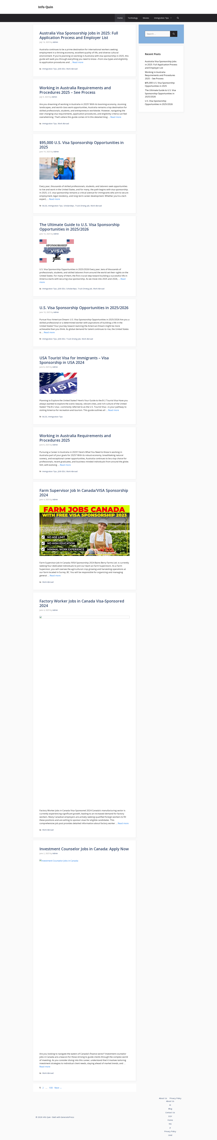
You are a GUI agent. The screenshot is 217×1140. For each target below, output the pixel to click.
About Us (163, 1098)
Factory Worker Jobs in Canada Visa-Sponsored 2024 (81, 603)
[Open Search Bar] (177, 18)
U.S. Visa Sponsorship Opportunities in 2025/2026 (83, 307)
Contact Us (170, 1112)
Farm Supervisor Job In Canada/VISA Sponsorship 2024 (83, 493)
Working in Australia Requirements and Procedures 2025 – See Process (75, 90)
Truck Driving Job (82, 206)
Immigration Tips (161, 18)
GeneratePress (67, 1117)
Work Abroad (71, 69)
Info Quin (45, 7)
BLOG (44, 206)
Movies (146, 18)
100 (51, 1087)
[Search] (173, 34)
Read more (77, 62)
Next (58, 1087)
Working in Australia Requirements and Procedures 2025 (75, 438)
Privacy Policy (175, 1098)
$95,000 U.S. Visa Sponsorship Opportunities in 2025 (81, 145)
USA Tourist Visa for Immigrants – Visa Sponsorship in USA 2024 (74, 360)
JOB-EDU (61, 69)
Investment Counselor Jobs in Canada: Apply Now (84, 848)
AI (170, 1105)
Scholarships (69, 206)
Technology (133, 18)
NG (170, 1124)
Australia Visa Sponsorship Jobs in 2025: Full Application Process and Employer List (78, 35)
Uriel (170, 1135)
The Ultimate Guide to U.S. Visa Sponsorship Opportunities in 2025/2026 (79, 227)
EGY (170, 1116)
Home (120, 18)
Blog (170, 1108)
